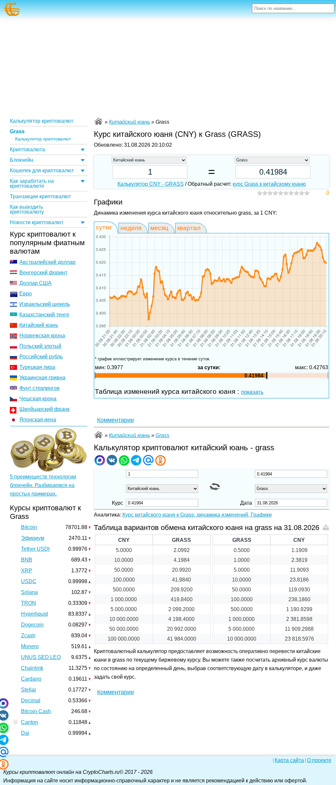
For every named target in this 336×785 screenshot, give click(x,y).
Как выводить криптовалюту (27, 209)
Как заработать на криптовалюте (32, 183)
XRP (26, 570)
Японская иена (37, 419)
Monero (30, 646)
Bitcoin (29, 527)
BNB (26, 559)
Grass (17, 131)
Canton (29, 722)
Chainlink (32, 668)
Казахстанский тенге (44, 314)
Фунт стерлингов (39, 388)
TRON (28, 603)
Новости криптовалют (36, 222)
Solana (29, 592)
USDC (28, 581)
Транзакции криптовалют (40, 196)
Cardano (31, 679)
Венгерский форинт (43, 272)
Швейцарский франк (44, 409)
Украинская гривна (42, 377)
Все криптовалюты (98, 121)
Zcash (28, 635)
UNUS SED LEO (41, 657)
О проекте (319, 760)
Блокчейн (21, 160)
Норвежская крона (42, 335)
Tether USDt (35, 549)
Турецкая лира (37, 367)
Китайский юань (38, 325)
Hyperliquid (34, 614)
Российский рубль (41, 356)
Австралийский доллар (47, 262)
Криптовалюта (27, 149)
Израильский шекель (44, 304)
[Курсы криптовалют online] (12, 9)
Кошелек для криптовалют (42, 170)
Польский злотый (40, 346)
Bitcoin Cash (36, 711)
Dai (25, 733)
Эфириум (32, 538)
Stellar (28, 689)
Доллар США (35, 283)
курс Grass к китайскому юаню (269, 184)
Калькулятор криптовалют (41, 120)
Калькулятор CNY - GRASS (150, 184)
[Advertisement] (168, 67)
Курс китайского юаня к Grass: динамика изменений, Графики (197, 515)
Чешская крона (37, 398)
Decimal (30, 700)
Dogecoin (32, 624)
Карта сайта (289, 760)
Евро (25, 293)
